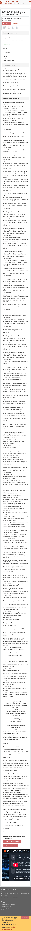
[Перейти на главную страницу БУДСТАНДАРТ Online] (12, 2)
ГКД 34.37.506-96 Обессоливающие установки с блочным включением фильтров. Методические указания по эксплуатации (14, 476)
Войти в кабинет (13, 841)
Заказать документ (6, 908)
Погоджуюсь (25, 917)
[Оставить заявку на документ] (15, 27)
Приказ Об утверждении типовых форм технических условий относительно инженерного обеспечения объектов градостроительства (15, 624)
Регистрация (16, 23)
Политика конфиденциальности (9, 897)
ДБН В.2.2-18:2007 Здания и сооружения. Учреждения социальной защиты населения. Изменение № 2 (13, 331)
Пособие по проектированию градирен (12, 93)
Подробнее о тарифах (11, 845)
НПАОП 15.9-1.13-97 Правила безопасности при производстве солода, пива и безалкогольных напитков (14, 634)
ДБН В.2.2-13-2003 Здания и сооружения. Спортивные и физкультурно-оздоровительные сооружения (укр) (14, 657)
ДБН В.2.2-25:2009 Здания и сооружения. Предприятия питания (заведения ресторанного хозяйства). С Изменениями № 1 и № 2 (14, 613)
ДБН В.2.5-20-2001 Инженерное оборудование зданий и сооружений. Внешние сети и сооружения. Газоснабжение (15, 391)
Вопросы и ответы (6, 906)
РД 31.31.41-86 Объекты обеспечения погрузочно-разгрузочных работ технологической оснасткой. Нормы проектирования (15, 441)
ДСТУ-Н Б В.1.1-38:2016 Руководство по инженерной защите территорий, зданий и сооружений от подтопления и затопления (15, 518)
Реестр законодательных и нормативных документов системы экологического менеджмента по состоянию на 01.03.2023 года (15, 239)
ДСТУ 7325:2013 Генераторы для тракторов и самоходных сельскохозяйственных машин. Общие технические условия (15, 548)
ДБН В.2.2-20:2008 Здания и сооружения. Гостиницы (15, 581)
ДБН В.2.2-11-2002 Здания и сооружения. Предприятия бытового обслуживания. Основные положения (14, 688)
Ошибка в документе (6, 909)
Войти (6, 23)
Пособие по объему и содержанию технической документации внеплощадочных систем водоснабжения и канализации (14, 81)
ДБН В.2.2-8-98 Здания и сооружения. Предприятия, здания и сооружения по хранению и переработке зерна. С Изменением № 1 (15, 694)
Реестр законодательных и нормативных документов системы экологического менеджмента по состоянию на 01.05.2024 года (15, 199)
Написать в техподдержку (8, 904)
